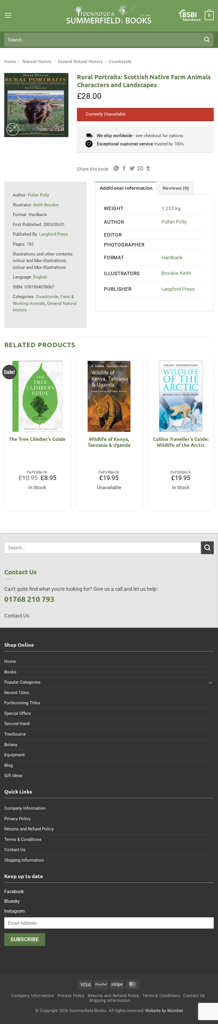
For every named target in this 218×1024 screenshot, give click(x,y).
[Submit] (207, 39)
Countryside (120, 61)
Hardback (172, 257)
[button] (8, 15)
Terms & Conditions (23, 839)
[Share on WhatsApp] (116, 169)
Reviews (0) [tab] (176, 188)
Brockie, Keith (176, 273)
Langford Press (178, 289)
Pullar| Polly (174, 222)
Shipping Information (24, 860)
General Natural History (80, 61)
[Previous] (4, 435)
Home (10, 61)
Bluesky (12, 901)
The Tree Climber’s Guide (37, 439)
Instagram (14, 911)
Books (10, 672)
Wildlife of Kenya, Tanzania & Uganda (109, 442)
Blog (8, 765)
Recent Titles (16, 692)
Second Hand (17, 723)
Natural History (36, 61)
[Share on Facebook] (124, 169)
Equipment (14, 754)
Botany (10, 744)
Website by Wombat (164, 1010)
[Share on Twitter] (132, 169)
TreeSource (15, 734)
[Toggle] (210, 682)
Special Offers (17, 713)
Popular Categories (22, 682)
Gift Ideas (13, 775)
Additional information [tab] (126, 188)
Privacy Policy (17, 818)
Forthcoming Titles (22, 702)
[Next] (213, 435)
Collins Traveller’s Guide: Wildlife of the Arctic (181, 442)
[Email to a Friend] (140, 169)
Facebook (14, 891)
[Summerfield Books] (109, 14)
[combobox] (108, 40)
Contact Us (15, 849)
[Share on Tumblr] (148, 169)
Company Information (24, 808)
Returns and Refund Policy (29, 829)
